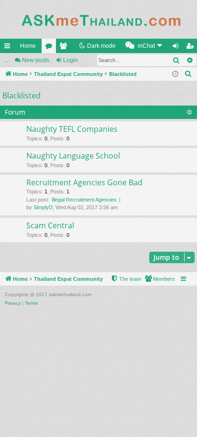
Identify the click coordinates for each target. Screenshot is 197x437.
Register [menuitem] (191, 48)
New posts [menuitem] (35, 60)
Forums (50, 48)
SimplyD (43, 207)
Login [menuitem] (177, 48)
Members (65, 48)
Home (28, 46)
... (6, 60)
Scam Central (50, 225)
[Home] (98, 19)
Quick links (9, 48)
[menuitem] (144, 46)
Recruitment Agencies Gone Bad (84, 182)
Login (70, 60)
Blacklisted (21, 95)
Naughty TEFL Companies (72, 129)
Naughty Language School (73, 155)
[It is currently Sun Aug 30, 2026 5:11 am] (176, 74)
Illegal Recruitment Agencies (84, 200)
